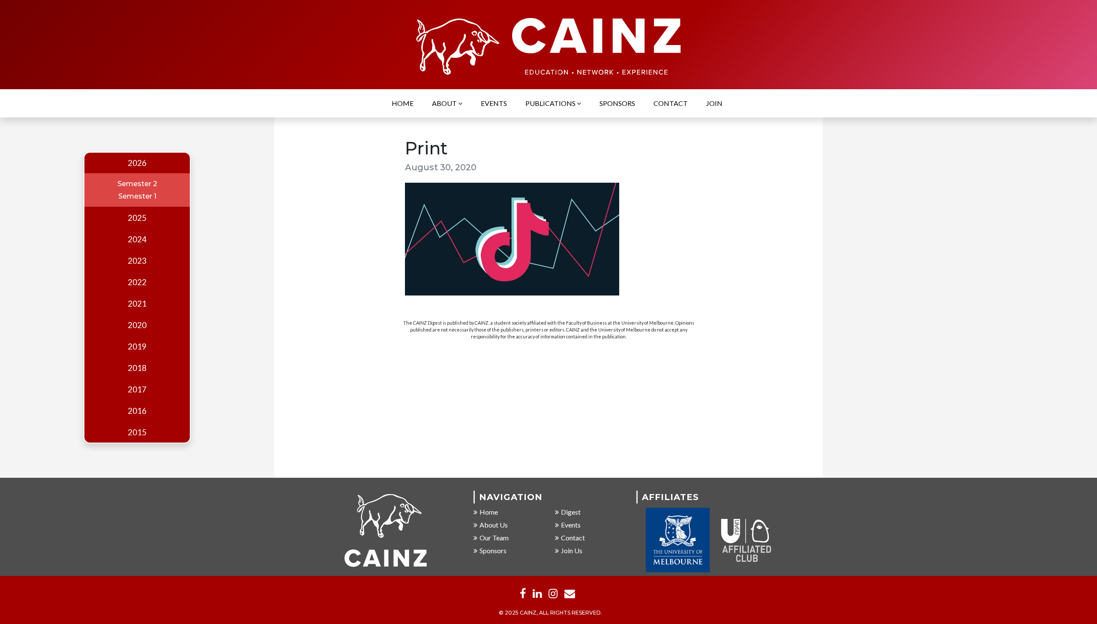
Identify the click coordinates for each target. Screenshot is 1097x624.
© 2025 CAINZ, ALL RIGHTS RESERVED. (550, 612)
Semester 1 (137, 196)
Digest (571, 512)
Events (494, 103)
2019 (137, 346)
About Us (494, 525)
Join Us (571, 550)
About (445, 103)
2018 (137, 368)
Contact (670, 103)
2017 (137, 389)
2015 (137, 432)
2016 (137, 411)
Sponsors (617, 103)
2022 (137, 282)
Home (403, 103)
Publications (551, 103)
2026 (137, 163)
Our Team (494, 538)
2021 (137, 303)
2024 (137, 239)
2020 (137, 325)
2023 (137, 260)
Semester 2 (137, 184)
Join (714, 103)
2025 (137, 218)
